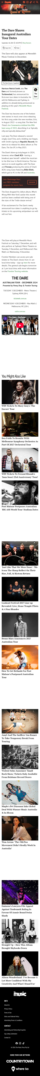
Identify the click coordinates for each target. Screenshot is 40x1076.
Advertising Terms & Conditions (13, 1020)
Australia (31, 172)
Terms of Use (8, 1012)
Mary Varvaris (27, 43)
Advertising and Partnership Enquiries (15, 1030)
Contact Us (7, 1037)
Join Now (32, 182)
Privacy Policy (8, 1009)
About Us (6, 1005)
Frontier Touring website (18, 271)
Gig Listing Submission (10, 1034)
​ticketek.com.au (20, 298)
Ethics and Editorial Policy (11, 1016)
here (25, 262)
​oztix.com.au (20, 311)
